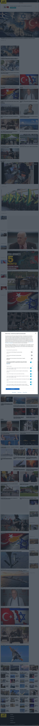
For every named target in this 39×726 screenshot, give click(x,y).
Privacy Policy (25, 392)
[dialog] (19, 363)
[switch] (31, 352)
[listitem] (19, 350)
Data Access (19, 392)
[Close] (36, 334)
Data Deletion (14, 392)
